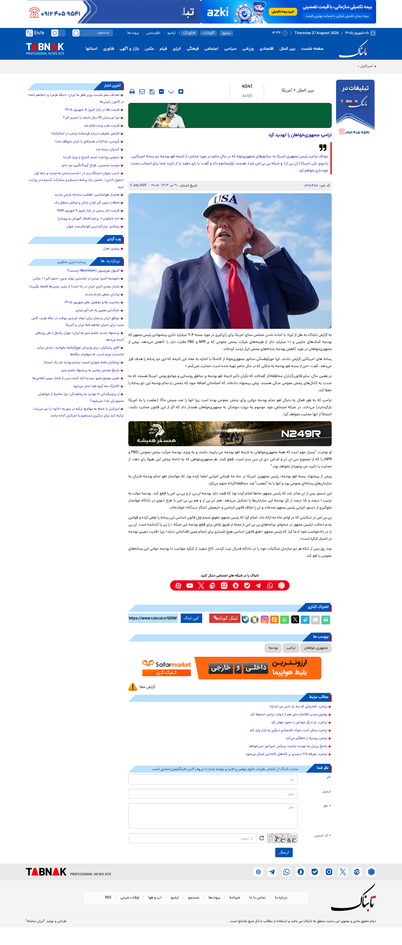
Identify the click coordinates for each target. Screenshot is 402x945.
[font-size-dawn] (161, 91)
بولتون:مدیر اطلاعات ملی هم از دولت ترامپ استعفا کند (288, 714)
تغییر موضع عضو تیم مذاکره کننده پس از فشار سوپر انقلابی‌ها (75, 378)
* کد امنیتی (322, 836)
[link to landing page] (354, 49)
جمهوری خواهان (316, 648)
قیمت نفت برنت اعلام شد (101, 126)
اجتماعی (211, 49)
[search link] (75, 32)
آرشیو (171, 33)
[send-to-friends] (142, 91)
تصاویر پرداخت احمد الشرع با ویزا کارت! (91, 157)
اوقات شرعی (129, 898)
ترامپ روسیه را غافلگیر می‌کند (306, 738)
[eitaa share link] (274, 620)
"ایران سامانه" (35, 921)
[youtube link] (189, 585)
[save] (152, 92)
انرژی (177, 49)
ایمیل (326, 791)
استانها (91, 49)
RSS (108, 898)
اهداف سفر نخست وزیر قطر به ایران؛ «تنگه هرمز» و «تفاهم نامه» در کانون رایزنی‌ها (76, 99)
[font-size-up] (181, 91)
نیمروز (226, 33)
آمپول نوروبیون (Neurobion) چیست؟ (93, 271)
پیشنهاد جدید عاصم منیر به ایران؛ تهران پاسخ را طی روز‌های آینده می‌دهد (80, 337)
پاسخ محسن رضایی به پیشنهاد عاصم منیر (90, 370)
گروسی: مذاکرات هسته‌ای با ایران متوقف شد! (87, 141)
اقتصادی (267, 49)
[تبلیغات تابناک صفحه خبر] (355, 109)
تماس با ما (257, 898)
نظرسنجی (153, 33)
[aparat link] (178, 585)
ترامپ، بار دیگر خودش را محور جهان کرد (299, 722)
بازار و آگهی (129, 49)
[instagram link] (224, 585)
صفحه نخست (312, 49)
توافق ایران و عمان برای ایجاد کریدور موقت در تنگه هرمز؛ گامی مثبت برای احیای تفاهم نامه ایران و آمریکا (77, 322)
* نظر (327, 806)
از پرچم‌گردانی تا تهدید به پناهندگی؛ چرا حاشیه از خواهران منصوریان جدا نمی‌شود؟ (81, 398)
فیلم (163, 49)
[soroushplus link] (235, 585)
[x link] (201, 585)
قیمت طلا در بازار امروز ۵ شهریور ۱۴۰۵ (92, 110)
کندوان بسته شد (107, 149)
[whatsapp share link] (284, 620)
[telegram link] (258, 585)
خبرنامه (234, 898)
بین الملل (287, 49)
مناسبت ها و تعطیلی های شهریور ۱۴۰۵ (91, 302)
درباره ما (281, 898)
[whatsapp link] (270, 585)
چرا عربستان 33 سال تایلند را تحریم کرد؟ (91, 118)
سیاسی (230, 49)
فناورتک (189, 33)
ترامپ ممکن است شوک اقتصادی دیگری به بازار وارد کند (288, 730)
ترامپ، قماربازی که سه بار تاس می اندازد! (298, 706)
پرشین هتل (111, 248)
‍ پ (170, 91)
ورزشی (248, 49)
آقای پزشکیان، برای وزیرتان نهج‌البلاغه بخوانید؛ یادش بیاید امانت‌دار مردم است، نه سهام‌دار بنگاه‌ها (80, 351)
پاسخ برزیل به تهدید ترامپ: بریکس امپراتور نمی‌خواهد (288, 746)
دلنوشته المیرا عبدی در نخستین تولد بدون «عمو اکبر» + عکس (76, 278)
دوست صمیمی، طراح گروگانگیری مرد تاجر (90, 165)
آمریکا (287, 90)
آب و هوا (155, 898)
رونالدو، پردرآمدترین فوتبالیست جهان (92, 226)
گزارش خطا (147, 687)
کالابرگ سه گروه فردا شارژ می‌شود (96, 386)
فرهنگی (193, 49)
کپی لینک (191, 618)
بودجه (273, 648)
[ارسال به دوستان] (315, 620)
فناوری (108, 49)
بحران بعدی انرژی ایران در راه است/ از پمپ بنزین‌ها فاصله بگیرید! (74, 286)
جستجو (193, 898)
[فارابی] (230, 115)
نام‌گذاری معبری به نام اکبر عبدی (97, 310)
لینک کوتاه (227, 618)
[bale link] (247, 585)
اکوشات (208, 33)
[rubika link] (281, 585)
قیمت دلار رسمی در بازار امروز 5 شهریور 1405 (88, 211)
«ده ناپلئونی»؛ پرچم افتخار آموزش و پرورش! (88, 218)
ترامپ (290, 648)
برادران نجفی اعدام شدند (102, 294)
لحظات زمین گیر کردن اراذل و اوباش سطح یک (86, 203)
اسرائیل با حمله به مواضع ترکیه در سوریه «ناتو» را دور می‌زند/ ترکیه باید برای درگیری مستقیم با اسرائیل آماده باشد (78, 412)
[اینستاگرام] (264, 618)
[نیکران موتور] (230, 433)
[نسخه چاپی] (325, 620)
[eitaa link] (212, 585)
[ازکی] (288, 12)
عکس (149, 49)
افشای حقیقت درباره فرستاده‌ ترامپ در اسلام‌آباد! (85, 133)
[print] (132, 91)
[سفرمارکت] (229, 668)
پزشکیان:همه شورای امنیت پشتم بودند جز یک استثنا (81, 362)
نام (329, 777)
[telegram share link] (305, 620)
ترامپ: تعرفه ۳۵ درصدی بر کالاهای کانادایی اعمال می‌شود (286, 754)
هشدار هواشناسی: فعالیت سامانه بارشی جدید (86, 195)
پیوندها (133, 33)
